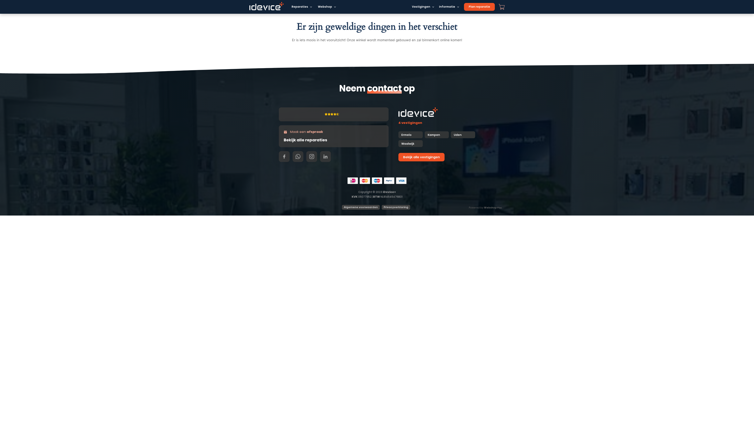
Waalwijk (407, 144)
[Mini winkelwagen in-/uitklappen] (502, 7)
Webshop (325, 7)
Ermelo (406, 135)
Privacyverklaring (396, 207)
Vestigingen (421, 7)
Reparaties (300, 7)
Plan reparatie (479, 7)
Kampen (434, 135)
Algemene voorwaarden (361, 207)
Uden (458, 135)
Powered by (485, 207)
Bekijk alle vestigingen (421, 157)
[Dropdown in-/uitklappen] (311, 7)
